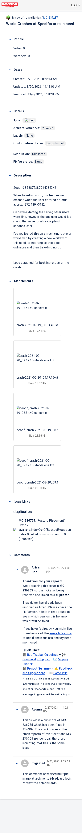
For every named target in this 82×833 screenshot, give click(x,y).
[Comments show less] (10, 555)
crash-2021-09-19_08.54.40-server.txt (42, 325)
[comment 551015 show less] (17, 709)
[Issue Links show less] (10, 502)
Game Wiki (60, 673)
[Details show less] (10, 111)
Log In (75, 5)
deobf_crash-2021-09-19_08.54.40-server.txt (47, 430)
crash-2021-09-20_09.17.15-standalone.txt (46, 377)
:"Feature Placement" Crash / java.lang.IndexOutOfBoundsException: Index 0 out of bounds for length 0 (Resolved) (45, 530)
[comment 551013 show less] (17, 763)
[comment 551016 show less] (17, 570)
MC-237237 (50, 17)
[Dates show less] (10, 70)
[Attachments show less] (10, 281)
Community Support (36, 659)
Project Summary (39, 668)
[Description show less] (10, 175)
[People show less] (10, 39)
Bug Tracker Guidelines (42, 655)
